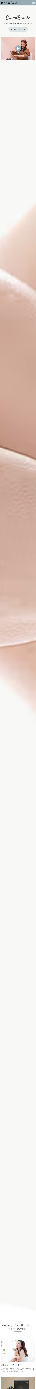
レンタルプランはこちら (18, 29)
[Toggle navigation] (33, 2)
